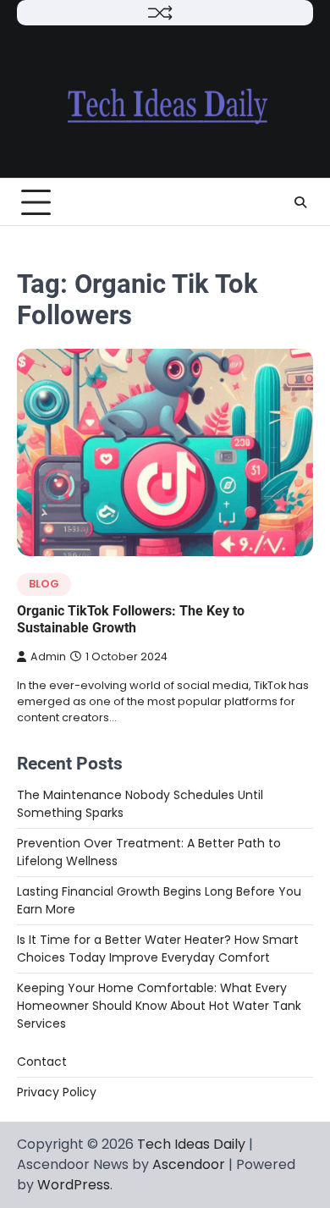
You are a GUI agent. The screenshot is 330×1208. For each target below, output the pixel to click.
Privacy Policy (56, 1092)
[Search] (300, 202)
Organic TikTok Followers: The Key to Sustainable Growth (131, 620)
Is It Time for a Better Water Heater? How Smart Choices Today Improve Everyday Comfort (158, 948)
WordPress (73, 1184)
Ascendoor (188, 1164)
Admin (48, 656)
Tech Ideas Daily (191, 1144)
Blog (44, 583)
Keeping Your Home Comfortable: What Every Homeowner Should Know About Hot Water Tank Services (159, 1005)
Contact (42, 1061)
